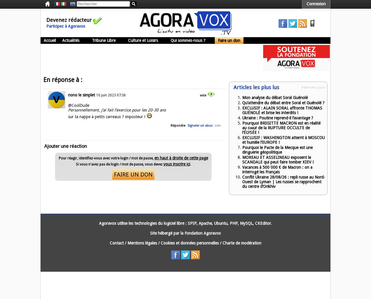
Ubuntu (221, 223)
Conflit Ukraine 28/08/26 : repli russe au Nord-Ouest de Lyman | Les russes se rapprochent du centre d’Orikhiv (283, 182)
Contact (117, 243)
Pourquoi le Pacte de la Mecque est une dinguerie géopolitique (277, 149)
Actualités (70, 40)
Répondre (178, 125)
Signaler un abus (200, 125)
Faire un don (229, 40)
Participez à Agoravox (65, 26)
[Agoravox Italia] (63, 4)
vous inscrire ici (176, 164)
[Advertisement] (146, 58)
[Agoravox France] (57, 4)
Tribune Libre (104, 40)
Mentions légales (142, 243)
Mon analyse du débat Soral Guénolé (275, 97)
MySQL (246, 223)
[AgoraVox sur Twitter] (292, 26)
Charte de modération (242, 243)
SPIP (192, 223)
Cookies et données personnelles (190, 243)
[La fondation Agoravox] (296, 69)
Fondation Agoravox (203, 233)
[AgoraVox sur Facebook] (283, 26)
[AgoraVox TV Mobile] (312, 26)
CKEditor (263, 223)
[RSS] (302, 26)
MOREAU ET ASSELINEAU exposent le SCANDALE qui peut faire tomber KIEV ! (278, 159)
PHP (234, 223)
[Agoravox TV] (71, 4)
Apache (205, 223)
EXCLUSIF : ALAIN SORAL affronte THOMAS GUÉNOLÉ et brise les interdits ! (282, 110)
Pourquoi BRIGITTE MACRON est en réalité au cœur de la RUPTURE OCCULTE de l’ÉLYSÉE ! (281, 128)
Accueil (50, 40)
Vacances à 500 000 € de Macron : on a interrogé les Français (277, 169)
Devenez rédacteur (69, 20)
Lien (218, 125)
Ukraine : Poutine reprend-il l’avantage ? (277, 118)
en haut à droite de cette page (181, 158)
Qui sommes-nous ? (188, 40)
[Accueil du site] (186, 33)
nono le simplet (81, 95)
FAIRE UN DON (133, 174)
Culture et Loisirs (143, 40)
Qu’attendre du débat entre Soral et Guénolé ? (283, 102)
